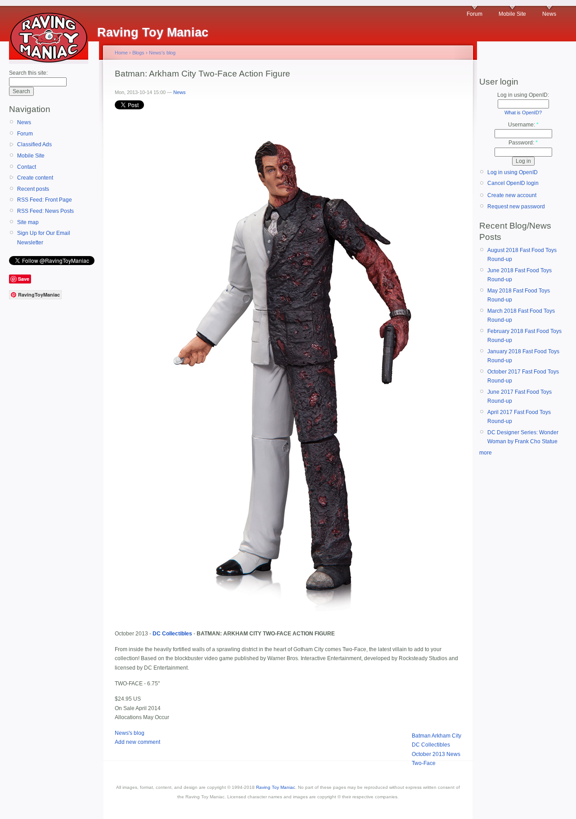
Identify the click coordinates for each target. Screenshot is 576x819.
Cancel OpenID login (513, 183)
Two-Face (424, 763)
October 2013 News (436, 754)
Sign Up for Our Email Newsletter (43, 237)
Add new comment (137, 742)
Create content (35, 178)
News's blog (162, 52)
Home (121, 52)
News (549, 14)
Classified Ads (34, 144)
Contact (26, 167)
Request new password (516, 206)
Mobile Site (512, 14)
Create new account (511, 195)
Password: (523, 143)
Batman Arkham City (436, 736)
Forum (474, 14)
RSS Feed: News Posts (45, 211)
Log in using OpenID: (523, 95)
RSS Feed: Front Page (44, 200)
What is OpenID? (523, 112)
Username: (523, 125)
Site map (28, 222)
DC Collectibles (431, 745)
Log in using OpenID (512, 172)
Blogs (138, 52)
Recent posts (33, 189)
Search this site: (28, 73)
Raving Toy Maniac (275, 787)
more (485, 453)
